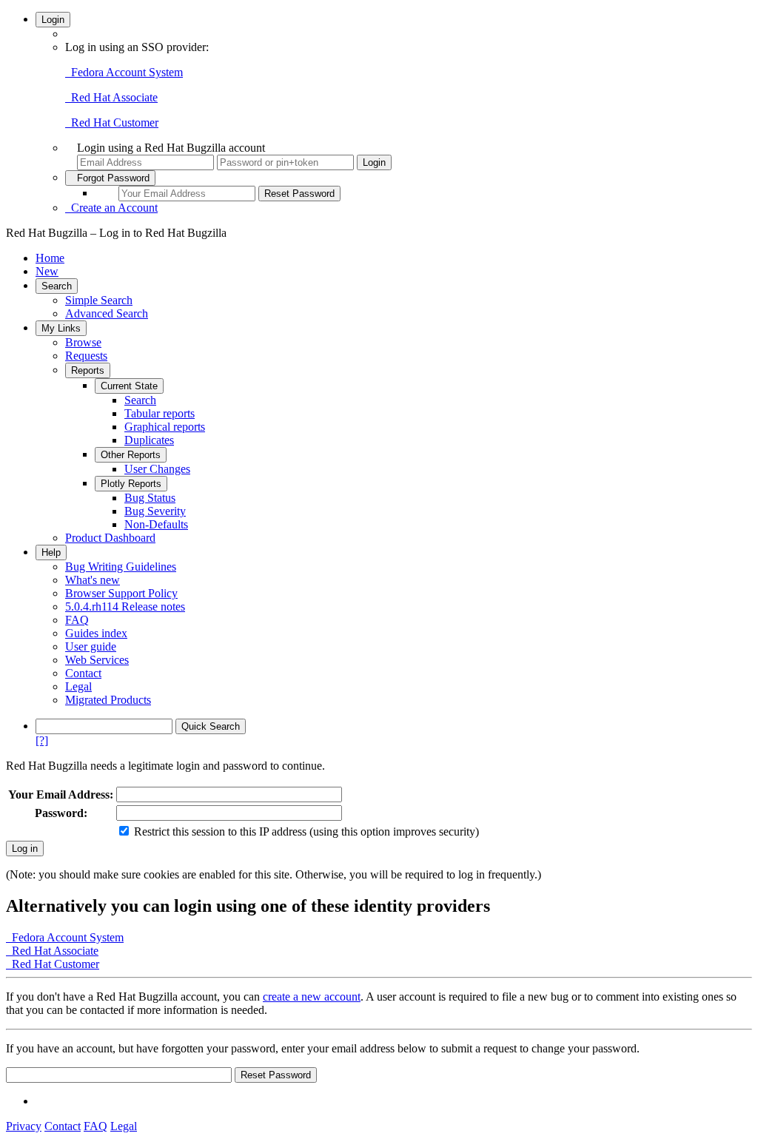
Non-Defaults (156, 524)
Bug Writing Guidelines (120, 566)
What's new (92, 580)
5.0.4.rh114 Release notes (125, 606)
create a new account (311, 996)
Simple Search (99, 300)
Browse (83, 342)
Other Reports (131, 454)
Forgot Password (110, 178)
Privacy (23, 1126)
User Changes (157, 469)
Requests (86, 355)
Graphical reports (164, 426)
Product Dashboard (110, 537)
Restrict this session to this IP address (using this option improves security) (306, 831)
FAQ (77, 620)
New (47, 271)
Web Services (97, 660)
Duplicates (149, 440)
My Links (61, 328)
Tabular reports (159, 413)
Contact (83, 673)
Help (51, 552)
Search (56, 286)
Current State (129, 386)
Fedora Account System (124, 72)
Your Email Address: (60, 794)
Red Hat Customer (111, 122)
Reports (87, 370)
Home (50, 258)
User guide (90, 646)
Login (52, 19)
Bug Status (149, 497)
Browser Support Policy (121, 593)
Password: (61, 813)
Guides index (96, 633)
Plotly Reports (131, 483)
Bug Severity (155, 511)
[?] (42, 740)
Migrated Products (108, 699)
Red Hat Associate (111, 97)
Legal (78, 686)
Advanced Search (106, 313)
